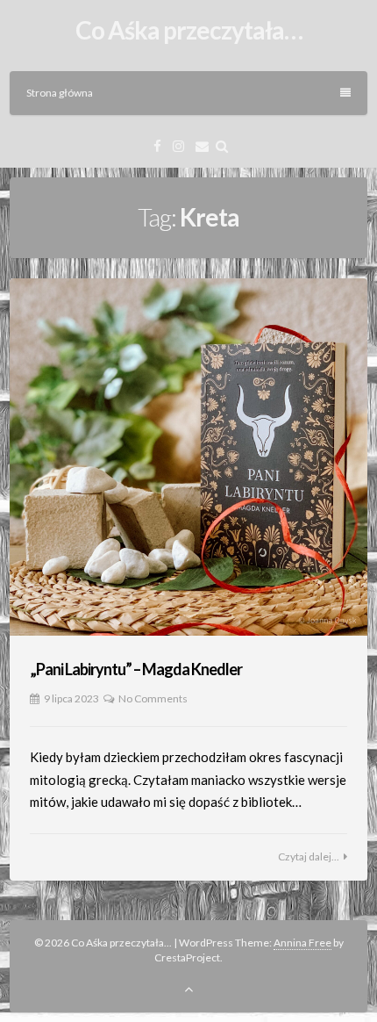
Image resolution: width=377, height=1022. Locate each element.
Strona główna (59, 92)
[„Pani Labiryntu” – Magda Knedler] (188, 457)
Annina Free (302, 942)
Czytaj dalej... (308, 856)
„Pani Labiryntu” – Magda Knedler (136, 669)
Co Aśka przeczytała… (188, 30)
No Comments (153, 698)
